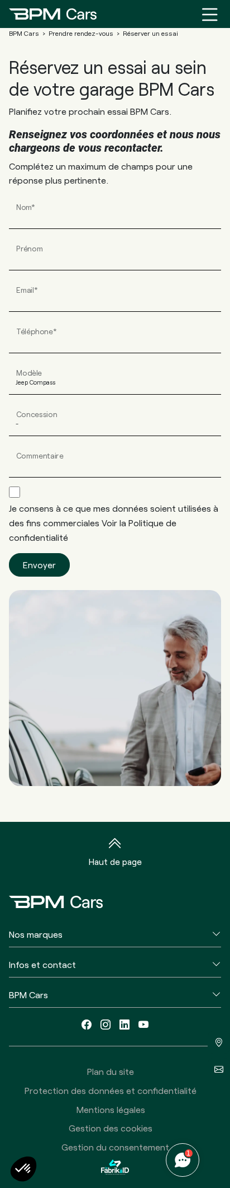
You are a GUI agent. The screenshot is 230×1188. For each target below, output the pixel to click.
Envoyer (39, 564)
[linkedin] (124, 1025)
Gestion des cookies (110, 1127)
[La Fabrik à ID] (115, 1166)
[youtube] (143, 1025)
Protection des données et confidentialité (111, 1090)
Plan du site (110, 1071)
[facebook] (87, 1025)
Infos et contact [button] (42, 964)
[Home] (53, 14)
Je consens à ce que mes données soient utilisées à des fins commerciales (113, 522)
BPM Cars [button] (28, 994)
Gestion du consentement (115, 1147)
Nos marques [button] (36, 934)
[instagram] (105, 1025)
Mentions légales (110, 1109)
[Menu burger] (210, 14)
